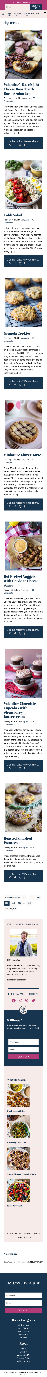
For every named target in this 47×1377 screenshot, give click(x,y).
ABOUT (18, 1234)
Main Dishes (24, 1328)
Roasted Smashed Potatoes (18, 840)
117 (20, 903)
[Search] (1, 13)
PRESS (37, 1234)
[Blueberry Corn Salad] (18, 1126)
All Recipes (23, 1325)
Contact (23, 1352)
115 (7, 903)
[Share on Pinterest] (10, 145)
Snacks (23, 1338)
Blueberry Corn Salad (16, 1142)
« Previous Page (12, 898)
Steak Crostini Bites (16, 1111)
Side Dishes (23, 1331)
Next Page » (10, 909)
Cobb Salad (13, 214)
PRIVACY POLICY (23, 1237)
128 (29, 903)
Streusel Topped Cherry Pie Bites (21, 1174)
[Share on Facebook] (15, 145)
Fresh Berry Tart (14, 1205)
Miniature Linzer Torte (22, 454)
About (23, 1349)
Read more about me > (16, 980)
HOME (10, 1234)
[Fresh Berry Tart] (18, 1190)
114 (39, 897)
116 (13, 903)
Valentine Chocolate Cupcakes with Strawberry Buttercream (20, 710)
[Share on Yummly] (24, 145)
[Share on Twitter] (19, 145)
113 (32, 897)
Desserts (23, 1334)
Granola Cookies (17, 333)
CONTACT (27, 1234)
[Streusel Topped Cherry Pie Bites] (18, 1158)
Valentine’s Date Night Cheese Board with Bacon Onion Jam (21, 89)
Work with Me (23, 1355)
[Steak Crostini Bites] (18, 1095)
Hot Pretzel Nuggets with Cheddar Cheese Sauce (21, 581)
